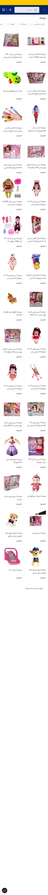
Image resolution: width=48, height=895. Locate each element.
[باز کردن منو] (44, 10)
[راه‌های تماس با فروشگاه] (4, 890)
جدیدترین (37, 24)
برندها (24, 24)
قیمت (12, 24)
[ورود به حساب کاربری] (10, 9)
